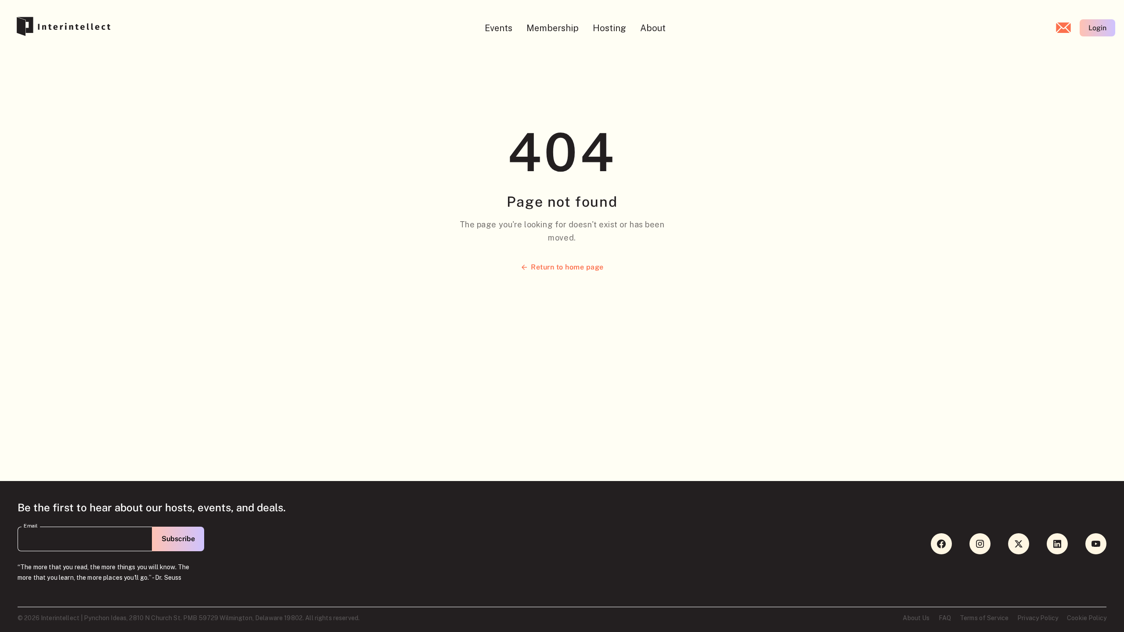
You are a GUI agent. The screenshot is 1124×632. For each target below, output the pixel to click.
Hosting (609, 28)
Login (1097, 28)
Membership (552, 28)
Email (31, 526)
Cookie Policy (1086, 617)
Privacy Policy (1037, 617)
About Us (916, 617)
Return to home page (567, 267)
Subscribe (178, 539)
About (653, 28)
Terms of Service (984, 617)
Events (498, 28)
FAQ (945, 617)
